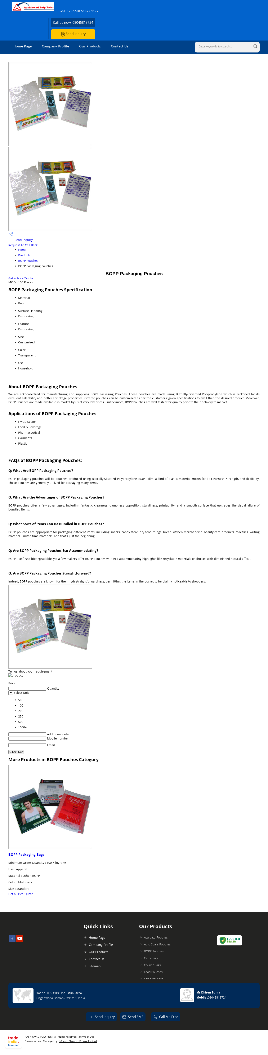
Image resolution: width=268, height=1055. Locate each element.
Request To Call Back (22, 245)
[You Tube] (19, 940)
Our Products (90, 46)
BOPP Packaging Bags (26, 854)
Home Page (22, 46)
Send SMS (135, 1016)
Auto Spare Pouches (157, 944)
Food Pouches (153, 972)
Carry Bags (151, 958)
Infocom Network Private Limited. (78, 1041)
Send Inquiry (75, 33)
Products (24, 255)
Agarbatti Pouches (156, 937)
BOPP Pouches (28, 261)
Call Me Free (168, 1016)
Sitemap (94, 966)
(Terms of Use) (86, 1036)
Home (22, 250)
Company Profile (55, 46)
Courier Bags (152, 965)
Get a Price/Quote (20, 278)
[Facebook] (12, 940)
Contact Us (120, 46)
